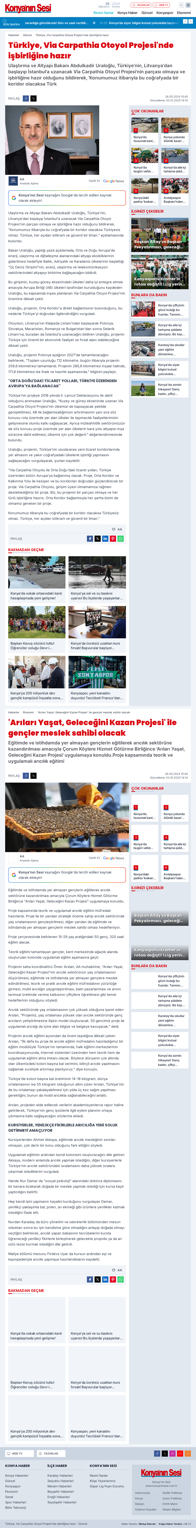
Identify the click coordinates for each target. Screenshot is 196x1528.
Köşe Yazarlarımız (103, 1481)
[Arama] (181, 5)
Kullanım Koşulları (145, 1509)
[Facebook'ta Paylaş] (26, 98)
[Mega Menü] (188, 5)
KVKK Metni (170, 1503)
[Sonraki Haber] (190, 21)
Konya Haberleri (16, 1475)
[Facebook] (157, 1454)
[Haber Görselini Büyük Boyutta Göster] (67, 140)
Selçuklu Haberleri (60, 1481)
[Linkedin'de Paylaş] (105, 539)
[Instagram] (172, 1454)
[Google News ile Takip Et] (113, 181)
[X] (165, 1454)
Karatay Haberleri (60, 1475)
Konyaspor (164, 13)
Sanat (9, 1497)
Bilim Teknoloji (15, 1507)
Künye (139, 1498)
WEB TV (163, 5)
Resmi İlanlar (99, 1475)
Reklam (139, 1503)
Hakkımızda (142, 1492)
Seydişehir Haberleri (62, 1502)
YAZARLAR (143, 5)
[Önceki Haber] (185, 21)
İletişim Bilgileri (172, 1509)
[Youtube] (180, 1454)
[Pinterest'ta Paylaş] (113, 539)
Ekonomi (184, 13)
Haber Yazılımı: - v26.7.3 (156, 1523)
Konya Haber (128, 13)
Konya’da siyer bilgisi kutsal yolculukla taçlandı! (68, 23)
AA (29, 181)
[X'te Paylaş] (33, 98)
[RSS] (188, 1454)
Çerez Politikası (172, 1498)
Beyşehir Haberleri (60, 1491)
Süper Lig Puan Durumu (107, 1486)
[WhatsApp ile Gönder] (121, 539)
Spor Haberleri (15, 1502)
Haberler (13, 35)
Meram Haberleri (59, 1486)
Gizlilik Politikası (172, 1492)
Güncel (147, 13)
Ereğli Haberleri (58, 1497)
